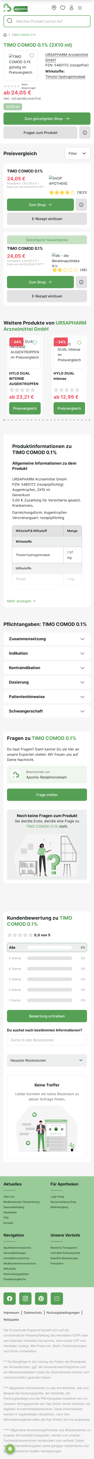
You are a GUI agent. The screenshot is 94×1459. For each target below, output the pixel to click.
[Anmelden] (71, 7)
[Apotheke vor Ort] (54, 7)
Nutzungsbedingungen (63, 1312)
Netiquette (11, 1319)
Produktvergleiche (14, 1279)
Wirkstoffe (9, 1268)
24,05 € (16, 178)
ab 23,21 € (21, 397)
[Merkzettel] (62, 7)
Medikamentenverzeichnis (19, 1263)
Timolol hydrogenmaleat (65, 76)
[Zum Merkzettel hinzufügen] (31, 55)
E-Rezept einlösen (47, 219)
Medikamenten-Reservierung (21, 1201)
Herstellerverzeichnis (16, 1258)
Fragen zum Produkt (40, 132)
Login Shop (57, 1196)
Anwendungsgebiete (16, 1274)
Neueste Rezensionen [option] (28, 1060)
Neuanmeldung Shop (63, 1201)
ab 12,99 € (66, 397)
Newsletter (10, 1212)
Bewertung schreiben (47, 1016)
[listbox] (47, 1060)
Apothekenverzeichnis (17, 1247)
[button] (80, 8)
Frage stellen (47, 795)
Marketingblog (59, 1207)
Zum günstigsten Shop (43, 118)
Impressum (11, 1312)
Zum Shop (37, 205)
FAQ (6, 1217)
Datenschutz (33, 1312)
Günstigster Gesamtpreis (47, 240)
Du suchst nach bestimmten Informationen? (44, 1030)
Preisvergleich (25, 408)
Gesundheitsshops (14, 1253)
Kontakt (8, 1222)
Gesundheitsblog (13, 1207)
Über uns (8, 1196)
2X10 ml (12, 107)
